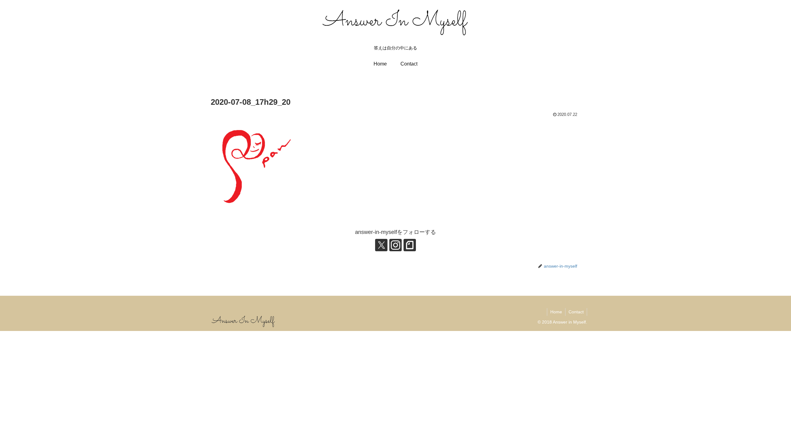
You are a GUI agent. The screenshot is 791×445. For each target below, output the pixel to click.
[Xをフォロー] (381, 245)
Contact (576, 311)
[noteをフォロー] (410, 245)
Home (556, 311)
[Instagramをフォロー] (395, 245)
